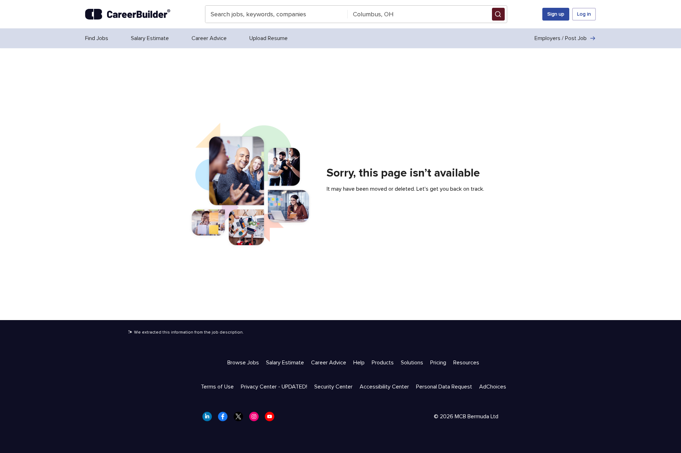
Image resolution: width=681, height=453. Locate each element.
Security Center (333, 386)
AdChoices (492, 386)
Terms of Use (217, 386)
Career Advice (209, 38)
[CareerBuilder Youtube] (271, 418)
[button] (498, 14)
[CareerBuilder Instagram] (256, 418)
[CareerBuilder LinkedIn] (209, 418)
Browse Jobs (243, 362)
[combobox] (276, 14)
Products (383, 362)
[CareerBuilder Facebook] (225, 418)
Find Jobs (96, 38)
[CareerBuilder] (127, 14)
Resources (466, 362)
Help (359, 362)
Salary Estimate (150, 38)
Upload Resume (268, 38)
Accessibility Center (384, 386)
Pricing (438, 362)
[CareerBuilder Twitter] (240, 418)
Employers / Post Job (561, 38)
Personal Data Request (444, 386)
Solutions (412, 362)
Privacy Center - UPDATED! (274, 386)
